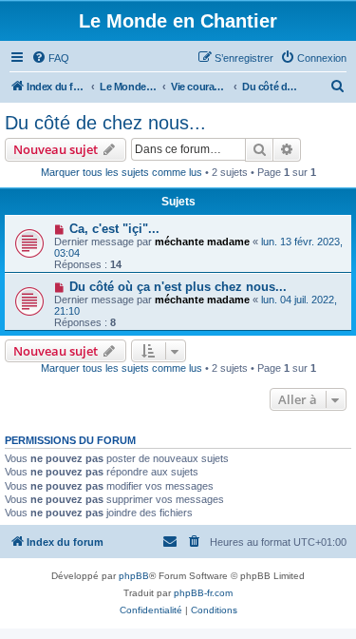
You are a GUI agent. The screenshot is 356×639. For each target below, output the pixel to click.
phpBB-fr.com (203, 593)
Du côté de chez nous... (105, 122)
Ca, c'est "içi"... (114, 229)
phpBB (134, 576)
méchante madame (202, 241)
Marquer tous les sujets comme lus (121, 172)
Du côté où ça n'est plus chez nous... (178, 287)
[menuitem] (50, 58)
